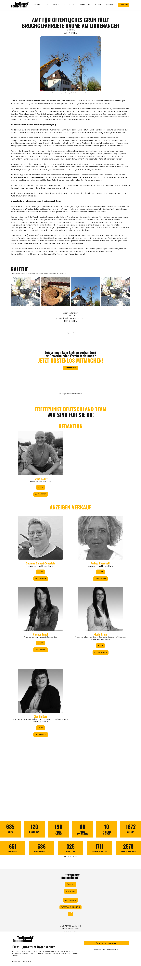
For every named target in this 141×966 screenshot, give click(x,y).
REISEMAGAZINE (84, 5)
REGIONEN (36, 5)
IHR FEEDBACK (70, 900)
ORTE (47, 5)
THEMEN (98, 5)
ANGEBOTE (110, 5)
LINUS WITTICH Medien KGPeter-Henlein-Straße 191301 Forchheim (70, 929)
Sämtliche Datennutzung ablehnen (106, 949)
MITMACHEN (123, 5)
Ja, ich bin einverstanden (106, 943)
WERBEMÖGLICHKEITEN (70, 907)
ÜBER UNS (70, 884)
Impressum (26, 961)
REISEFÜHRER (69, 5)
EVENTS (56, 5)
